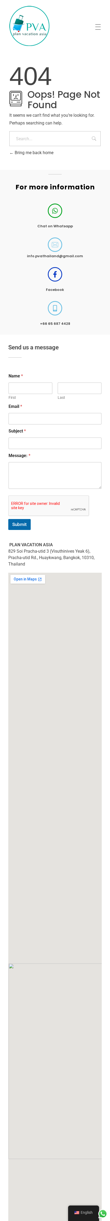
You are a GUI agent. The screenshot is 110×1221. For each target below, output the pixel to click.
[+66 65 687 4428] (55, 308)
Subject (17, 431)
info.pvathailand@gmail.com (55, 256)
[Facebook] (55, 274)
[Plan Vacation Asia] (29, 26)
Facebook (55, 289)
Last (61, 397)
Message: (19, 455)
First (12, 397)
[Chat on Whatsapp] (55, 211)
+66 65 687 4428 (55, 323)
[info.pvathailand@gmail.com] (55, 244)
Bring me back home (33, 152)
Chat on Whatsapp (55, 226)
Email (15, 406)
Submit (19, 524)
